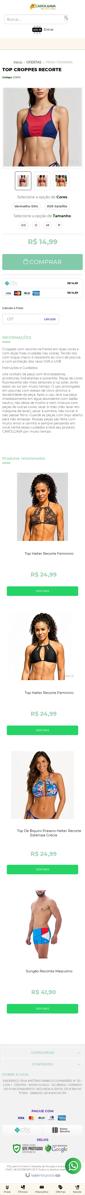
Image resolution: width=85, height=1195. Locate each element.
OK (50, 319)
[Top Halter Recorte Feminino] (42, 536)
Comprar (45, 262)
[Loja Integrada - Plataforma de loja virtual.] (42, 1175)
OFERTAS (33, 62)
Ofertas (61, 1191)
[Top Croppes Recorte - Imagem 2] (42, 180)
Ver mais (42, 591)
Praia (7, 1191)
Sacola (77, 1191)
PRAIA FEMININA (59, 62)
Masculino (41, 1191)
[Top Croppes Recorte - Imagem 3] (61, 180)
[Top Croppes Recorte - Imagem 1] (23, 180)
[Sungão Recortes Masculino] (42, 953)
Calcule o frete (12, 308)
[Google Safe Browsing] (56, 1148)
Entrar (48, 30)
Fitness (23, 1191)
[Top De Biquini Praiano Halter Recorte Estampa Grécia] (42, 814)
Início (18, 62)
